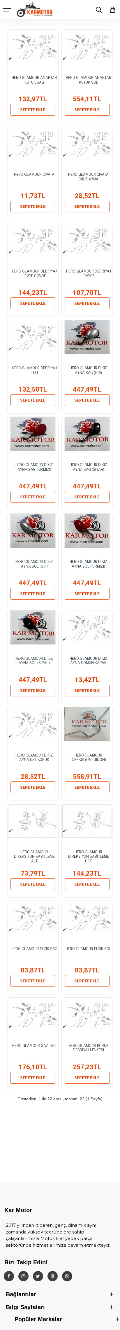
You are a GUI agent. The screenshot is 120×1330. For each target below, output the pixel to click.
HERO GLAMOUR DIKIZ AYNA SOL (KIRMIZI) (88, 563)
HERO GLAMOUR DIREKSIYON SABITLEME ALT (34, 856)
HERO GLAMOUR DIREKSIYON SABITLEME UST (88, 856)
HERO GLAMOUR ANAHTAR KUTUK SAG (34, 79)
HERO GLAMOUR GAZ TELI (34, 1045)
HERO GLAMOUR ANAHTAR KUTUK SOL (88, 79)
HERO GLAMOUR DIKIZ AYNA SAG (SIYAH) (88, 467)
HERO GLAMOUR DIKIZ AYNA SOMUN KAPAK (88, 660)
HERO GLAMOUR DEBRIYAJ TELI (34, 370)
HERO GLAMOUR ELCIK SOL (88, 949)
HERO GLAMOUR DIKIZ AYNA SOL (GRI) (34, 563)
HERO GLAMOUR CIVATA (34, 174)
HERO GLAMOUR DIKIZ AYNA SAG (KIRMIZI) (34, 467)
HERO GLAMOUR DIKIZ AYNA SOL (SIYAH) (34, 660)
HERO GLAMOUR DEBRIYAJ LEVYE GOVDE (34, 273)
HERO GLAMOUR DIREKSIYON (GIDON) (88, 757)
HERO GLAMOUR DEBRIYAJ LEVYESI (88, 273)
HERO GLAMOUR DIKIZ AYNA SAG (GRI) (88, 370)
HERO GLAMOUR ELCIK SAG (34, 949)
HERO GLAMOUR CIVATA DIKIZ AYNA (88, 176)
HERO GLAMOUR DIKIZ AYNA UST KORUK (34, 757)
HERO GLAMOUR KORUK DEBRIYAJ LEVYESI (88, 1048)
